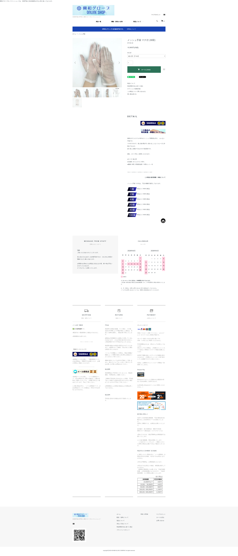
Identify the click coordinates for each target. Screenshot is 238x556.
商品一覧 (98, 21)
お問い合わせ (160, 520)
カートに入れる (146, 69)
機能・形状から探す (117, 21)
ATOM (146, 514)
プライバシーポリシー (123, 530)
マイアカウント (155, 15)
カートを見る (160, 517)
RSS (142, 514)
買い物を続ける (131, 94)
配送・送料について (122, 517)
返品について (131, 83)
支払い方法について (122, 524)
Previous (75, 62)
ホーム (74, 34)
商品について (137, 21)
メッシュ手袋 (81, 34)
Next (119, 62)
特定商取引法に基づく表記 (135, 86)
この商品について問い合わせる (136, 91)
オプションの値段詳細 (133, 89)
